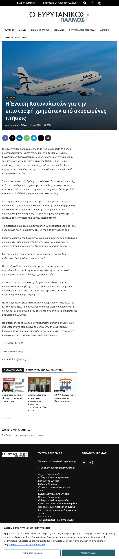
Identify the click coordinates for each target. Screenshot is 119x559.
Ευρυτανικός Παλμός (18, 125)
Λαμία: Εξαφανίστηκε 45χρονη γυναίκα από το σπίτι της (12, 398)
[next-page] (9, 417)
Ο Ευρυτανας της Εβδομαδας (82, 30)
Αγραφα (22, 30)
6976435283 (67, 519)
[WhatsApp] (27, 138)
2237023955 (49, 519)
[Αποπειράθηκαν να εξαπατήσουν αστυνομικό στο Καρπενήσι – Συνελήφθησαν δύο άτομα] (39, 384)
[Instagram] (99, 3)
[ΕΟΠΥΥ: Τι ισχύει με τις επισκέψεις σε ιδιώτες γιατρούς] (65, 384)
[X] (12, 138)
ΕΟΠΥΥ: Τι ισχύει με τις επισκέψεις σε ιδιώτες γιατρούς (65, 398)
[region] (59, 541)
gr (23, 351)
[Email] (41, 138)
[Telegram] (34, 138)
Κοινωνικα (59, 30)
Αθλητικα (104, 30)
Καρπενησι (9, 30)
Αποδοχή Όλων (88, 553)
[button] (84, 3)
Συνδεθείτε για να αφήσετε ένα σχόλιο (22, 435)
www (12, 351)
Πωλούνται (20, 37)
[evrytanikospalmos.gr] (59, 16)
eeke (19, 351)
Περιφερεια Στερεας (40, 30)
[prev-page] (4, 417)
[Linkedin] (19, 138)
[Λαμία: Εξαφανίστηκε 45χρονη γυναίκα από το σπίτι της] (13, 384)
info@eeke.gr (19, 359)
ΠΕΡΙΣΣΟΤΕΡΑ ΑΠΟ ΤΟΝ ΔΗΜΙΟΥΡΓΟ (44, 370)
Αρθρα (7, 37)
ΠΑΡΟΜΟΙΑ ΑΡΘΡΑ (13, 370)
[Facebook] (92, 3)
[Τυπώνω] (48, 138)
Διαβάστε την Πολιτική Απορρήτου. (27, 544)
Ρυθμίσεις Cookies (32, 553)
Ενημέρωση (10, 97)
